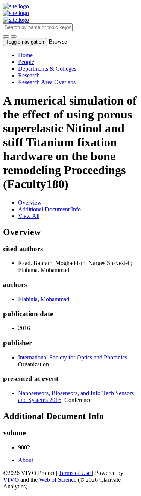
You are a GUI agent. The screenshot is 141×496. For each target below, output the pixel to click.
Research (29, 75)
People (26, 62)
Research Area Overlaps (47, 82)
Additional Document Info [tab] (49, 209)
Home (25, 55)
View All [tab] (28, 216)
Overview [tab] (30, 202)
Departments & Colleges (47, 68)
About (25, 460)
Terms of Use (75, 473)
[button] (6, 36)
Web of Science (57, 479)
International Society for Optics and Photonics (72, 357)
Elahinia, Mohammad (43, 299)
